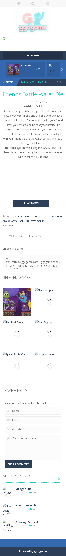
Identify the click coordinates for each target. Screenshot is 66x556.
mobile (40, 221)
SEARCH (33, 3)
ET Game (26, 65)
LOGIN (19, 3)
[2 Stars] (22, 101)
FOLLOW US (47, 3)
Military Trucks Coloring (37, 82)
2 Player (16, 216)
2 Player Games (29, 216)
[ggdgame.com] (33, 22)
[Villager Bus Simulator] (8, 495)
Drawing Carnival (27, 522)
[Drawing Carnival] (8, 526)
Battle (22, 221)
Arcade (6, 221)
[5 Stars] (29, 101)
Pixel (5, 225)
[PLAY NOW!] (13, 69)
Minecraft (31, 221)
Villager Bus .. (24, 489)
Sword (12, 225)
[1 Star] (19, 101)
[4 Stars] (26, 101)
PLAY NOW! (31, 203)
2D (39, 216)
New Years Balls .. (27, 505)
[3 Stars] (24, 101)
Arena (14, 221)
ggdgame (40, 551)
